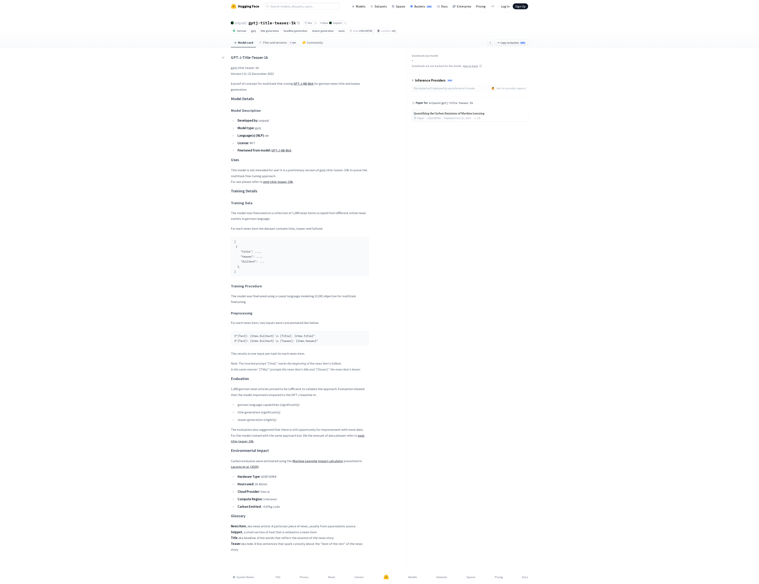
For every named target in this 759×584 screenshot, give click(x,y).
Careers (359, 577)
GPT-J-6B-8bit (304, 83)
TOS (278, 577)
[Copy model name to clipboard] (298, 23)
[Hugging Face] (386, 577)
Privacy (304, 577)
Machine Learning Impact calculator (318, 461)
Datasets (381, 6)
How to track (470, 66)
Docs (444, 6)
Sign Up (520, 6)
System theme (245, 577)
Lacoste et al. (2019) (245, 467)
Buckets (422, 6)
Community (315, 42)
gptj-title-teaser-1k (272, 23)
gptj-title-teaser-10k (278, 182)
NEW (450, 80)
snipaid (240, 22)
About (331, 577)
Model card (245, 42)
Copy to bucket (512, 42)
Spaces (400, 6)
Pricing (481, 6)
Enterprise (464, 6)
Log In (505, 6)
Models (360, 6)
